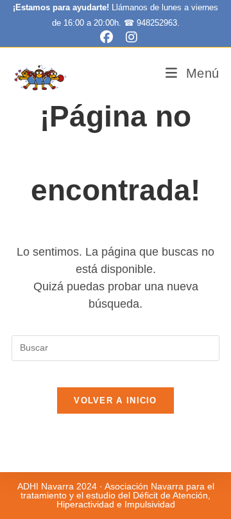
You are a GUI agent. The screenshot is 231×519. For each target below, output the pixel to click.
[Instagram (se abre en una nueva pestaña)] (128, 37)
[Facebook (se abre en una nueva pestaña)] (106, 37)
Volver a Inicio (115, 400)
